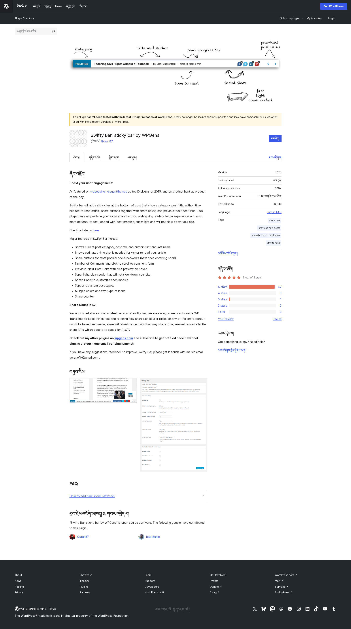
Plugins (84, 586)
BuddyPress (284, 592)
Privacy (19, 592)
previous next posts (269, 228)
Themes (85, 580)
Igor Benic (153, 536)
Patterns (85, 592)
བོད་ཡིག (53, 609)
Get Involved (218, 575)
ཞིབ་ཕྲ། (76, 157)
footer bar (274, 220)
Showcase (86, 575)
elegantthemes (117, 191)
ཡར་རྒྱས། (132, 157)
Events (214, 580)
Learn (148, 575)
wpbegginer (98, 191)
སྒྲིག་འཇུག (114, 157)
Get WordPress (334, 6)
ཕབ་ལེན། (275, 138)
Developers (152, 586)
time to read (273, 242)
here (96, 230)
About (18, 575)
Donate (216, 586)
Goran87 (107, 141)
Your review (226, 319)
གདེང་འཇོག (94, 157)
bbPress (281, 586)
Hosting (19, 586)
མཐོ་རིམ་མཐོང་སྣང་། (228, 253)
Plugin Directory (24, 18)
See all (277, 319)
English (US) (274, 212)
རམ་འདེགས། (275, 157)
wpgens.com (123, 338)
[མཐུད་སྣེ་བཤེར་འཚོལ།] (53, 31)
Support (150, 580)
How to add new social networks (92, 496)
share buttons (259, 235)
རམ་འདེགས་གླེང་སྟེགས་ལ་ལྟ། (232, 350)
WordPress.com (286, 575)
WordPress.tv (154, 592)
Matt (279, 580)
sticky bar (274, 235)
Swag (215, 592)
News (18, 580)
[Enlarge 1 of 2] (132, 383)
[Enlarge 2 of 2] (202, 383)
